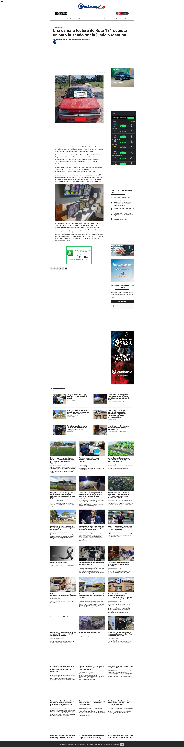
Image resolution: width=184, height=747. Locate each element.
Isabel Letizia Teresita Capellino (122, 197)
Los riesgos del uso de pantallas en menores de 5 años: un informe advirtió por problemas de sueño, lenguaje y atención (62, 703)
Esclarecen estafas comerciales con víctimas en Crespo (91, 563)
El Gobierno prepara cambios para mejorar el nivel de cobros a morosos (63, 594)
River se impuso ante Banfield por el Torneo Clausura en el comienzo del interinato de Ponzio (120, 527)
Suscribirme (122, 301)
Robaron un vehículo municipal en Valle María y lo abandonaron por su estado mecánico (78, 412)
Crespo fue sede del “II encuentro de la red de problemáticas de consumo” (120, 667)
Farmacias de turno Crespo (87, 18)
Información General (54, 708)
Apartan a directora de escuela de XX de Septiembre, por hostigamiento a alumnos (92, 595)
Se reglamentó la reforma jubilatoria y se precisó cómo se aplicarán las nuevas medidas (92, 702)
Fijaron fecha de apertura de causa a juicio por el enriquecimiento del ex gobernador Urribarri (91, 667)
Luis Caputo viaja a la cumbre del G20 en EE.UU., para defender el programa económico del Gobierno (92, 527)
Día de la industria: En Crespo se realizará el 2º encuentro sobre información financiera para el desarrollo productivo (119, 495)
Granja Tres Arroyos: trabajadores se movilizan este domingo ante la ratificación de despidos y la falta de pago (63, 495)
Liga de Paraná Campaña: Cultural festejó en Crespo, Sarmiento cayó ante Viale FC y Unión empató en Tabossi (62, 460)
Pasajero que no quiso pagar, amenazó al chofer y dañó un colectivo (77, 396)
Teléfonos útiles (72, 18)
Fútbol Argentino (109, 18)
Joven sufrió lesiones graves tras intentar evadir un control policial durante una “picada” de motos (119, 397)
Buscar (119, 18)
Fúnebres (62, 18)
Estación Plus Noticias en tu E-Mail (122, 287)
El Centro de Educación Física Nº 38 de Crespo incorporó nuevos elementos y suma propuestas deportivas (62, 668)
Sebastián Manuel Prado (58, 562)
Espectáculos (52, 638)
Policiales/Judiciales (59, 27)
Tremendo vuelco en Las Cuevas (90, 632)
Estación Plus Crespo (63, 42)
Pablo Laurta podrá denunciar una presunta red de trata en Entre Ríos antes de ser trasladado (77, 428)
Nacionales (52, 598)
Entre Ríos (52, 500)
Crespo (57, 18)
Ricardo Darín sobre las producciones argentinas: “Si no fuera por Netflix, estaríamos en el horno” (63, 634)
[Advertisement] (92, 55)
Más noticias (127, 18)
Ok (122, 744)
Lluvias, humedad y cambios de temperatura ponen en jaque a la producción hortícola (119, 459)
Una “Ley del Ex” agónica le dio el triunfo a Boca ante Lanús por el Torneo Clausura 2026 (119, 702)
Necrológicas (62, 565)
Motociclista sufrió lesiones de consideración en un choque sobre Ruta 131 (118, 427)
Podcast (99, 18)
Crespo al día (120, 500)
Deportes (62, 465)
